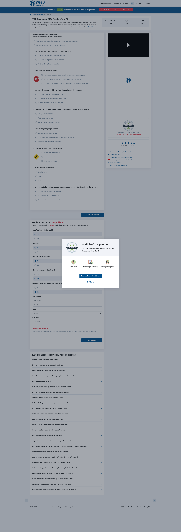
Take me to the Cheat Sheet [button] (90, 276)
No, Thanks (90, 282)
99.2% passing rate (107, 267)
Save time (73, 267)
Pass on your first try (90, 267)
